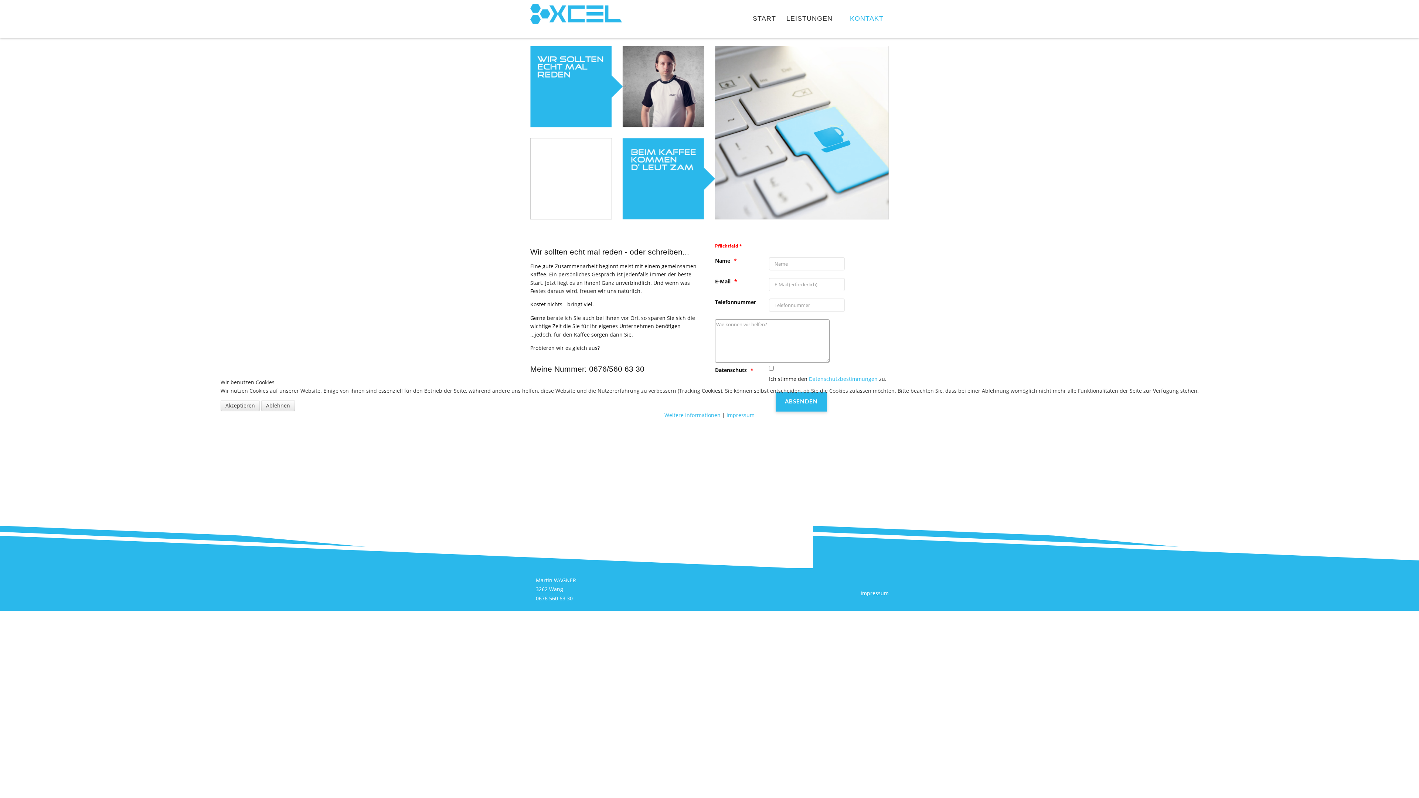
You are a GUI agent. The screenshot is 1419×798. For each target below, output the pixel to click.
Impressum (740, 415)
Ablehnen (278, 405)
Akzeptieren (240, 405)
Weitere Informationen (692, 415)
